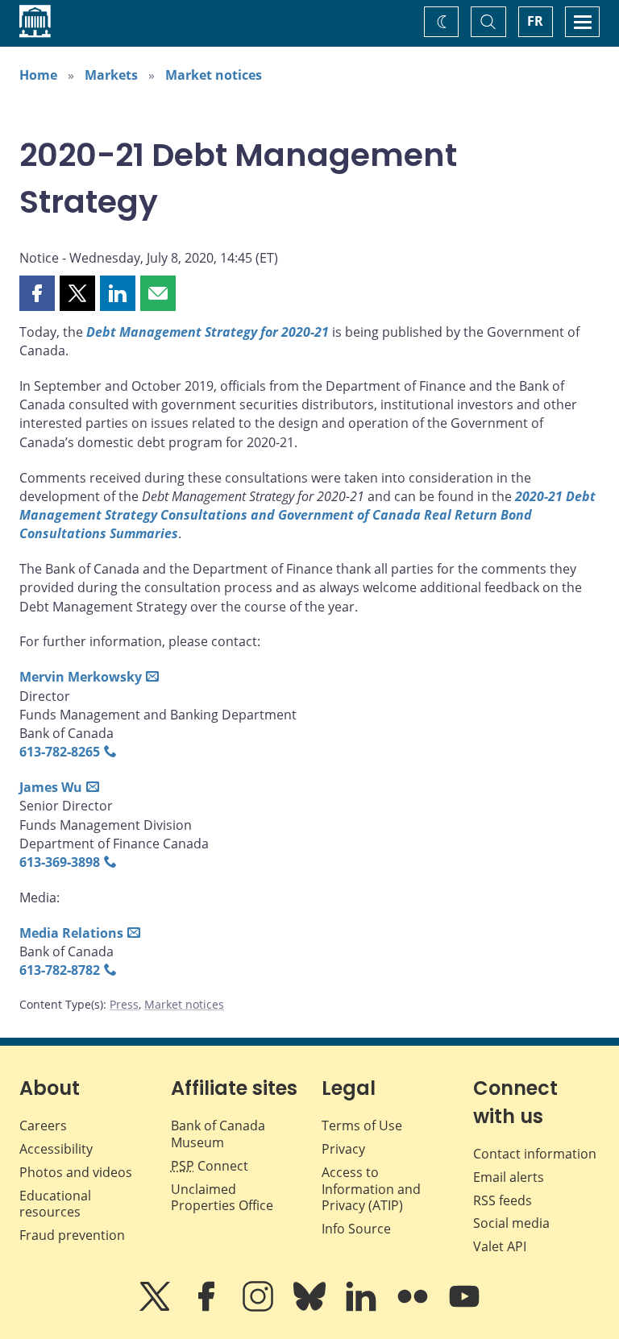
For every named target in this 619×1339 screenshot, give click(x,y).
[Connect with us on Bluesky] (311, 1307)
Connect (209, 1166)
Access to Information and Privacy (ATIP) (371, 1189)
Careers (43, 1125)
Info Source (356, 1228)
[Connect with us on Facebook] (208, 1307)
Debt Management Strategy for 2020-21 (207, 332)
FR (535, 21)
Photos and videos (75, 1172)
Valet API (499, 1246)
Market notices (213, 75)
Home (38, 75)
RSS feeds (502, 1200)
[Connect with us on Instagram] (259, 1307)
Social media (511, 1223)
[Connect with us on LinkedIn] (362, 1307)
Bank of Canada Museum (218, 1134)
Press (124, 1004)
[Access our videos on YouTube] (464, 1307)
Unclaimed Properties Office (222, 1197)
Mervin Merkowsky (80, 677)
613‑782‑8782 (59, 970)
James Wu (50, 787)
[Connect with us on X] (156, 1307)
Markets (111, 75)
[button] (37, 293)
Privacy (343, 1149)
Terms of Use (362, 1125)
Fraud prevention (72, 1235)
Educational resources (55, 1204)
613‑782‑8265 (59, 752)
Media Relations (71, 933)
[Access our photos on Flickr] (414, 1307)
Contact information (534, 1154)
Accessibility (56, 1149)
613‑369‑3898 (59, 862)
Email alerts (508, 1177)
